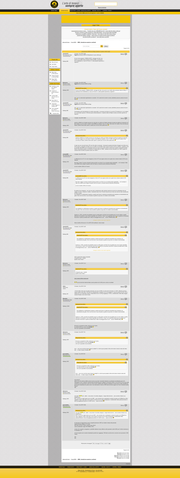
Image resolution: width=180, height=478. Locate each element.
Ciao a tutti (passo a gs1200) (103, 37)
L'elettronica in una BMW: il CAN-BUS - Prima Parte (86, 34)
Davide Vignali (92, 471)
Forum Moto (64, 10)
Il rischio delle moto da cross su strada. (55, 97)
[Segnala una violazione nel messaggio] (126, 54)
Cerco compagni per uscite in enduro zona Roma (55, 110)
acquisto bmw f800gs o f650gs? (84, 35)
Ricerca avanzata (102, 7)
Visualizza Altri (56, 113)
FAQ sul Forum (55, 62)
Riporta (122, 54)
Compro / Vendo (107, 10)
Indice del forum (65, 42)
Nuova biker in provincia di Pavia (55, 101)
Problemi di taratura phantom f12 (55, 92)
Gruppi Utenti (54, 66)
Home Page (54, 10)
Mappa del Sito (81, 470)
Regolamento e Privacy (90, 470)
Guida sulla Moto (86, 10)
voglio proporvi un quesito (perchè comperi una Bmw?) (103, 35)
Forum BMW (73, 42)
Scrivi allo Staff (99, 470)
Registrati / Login (75, 10)
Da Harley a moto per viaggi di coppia (55, 87)
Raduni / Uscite (96, 10)
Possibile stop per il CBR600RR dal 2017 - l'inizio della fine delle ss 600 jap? (104, 31)
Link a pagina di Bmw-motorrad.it (81, 278)
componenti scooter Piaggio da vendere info (55, 105)
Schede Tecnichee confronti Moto (55, 76)
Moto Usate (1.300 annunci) (55, 73)
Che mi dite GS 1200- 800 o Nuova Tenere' (107, 34)
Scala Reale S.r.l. (83, 471)
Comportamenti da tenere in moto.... (79, 31)
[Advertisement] (95, 19)
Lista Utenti (54, 64)
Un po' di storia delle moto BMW (110, 32)
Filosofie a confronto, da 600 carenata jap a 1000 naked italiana (88, 32)
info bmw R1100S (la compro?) (89, 37)
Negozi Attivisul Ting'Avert (54, 79)
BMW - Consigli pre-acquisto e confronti (87, 42)
